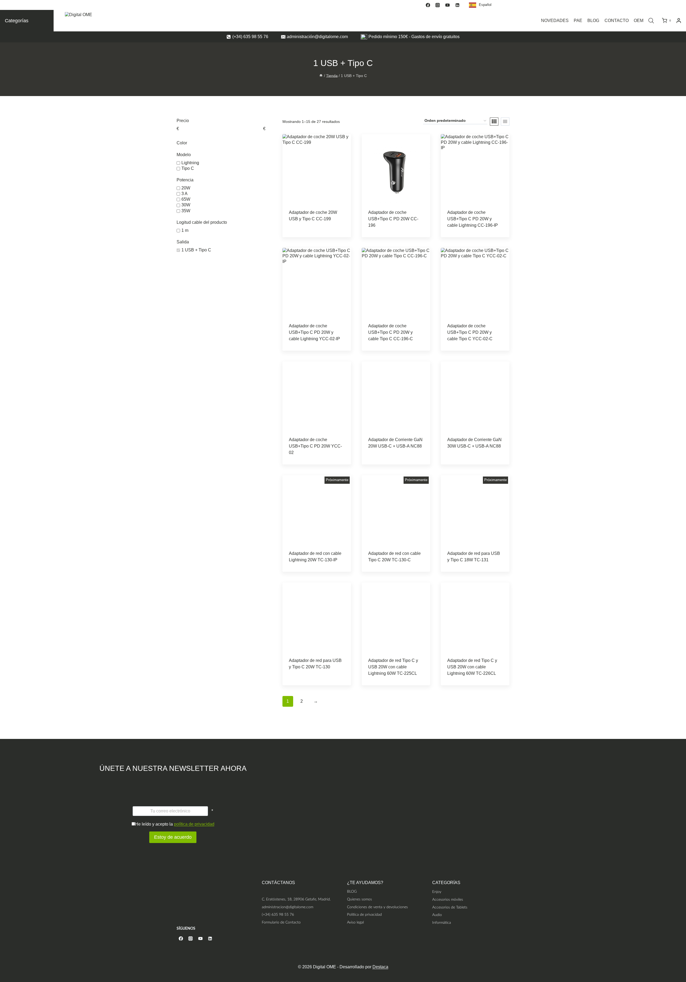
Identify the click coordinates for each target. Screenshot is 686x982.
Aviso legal (355, 922)
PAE (578, 20)
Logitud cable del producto (202, 222)
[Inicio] (321, 76)
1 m (184, 230)
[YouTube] (447, 5)
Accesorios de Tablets (449, 907)
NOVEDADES (555, 20)
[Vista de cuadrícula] (494, 122)
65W (185, 199)
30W (185, 205)
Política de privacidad (364, 915)
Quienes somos (359, 899)
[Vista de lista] (505, 122)
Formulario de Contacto (281, 922)
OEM (638, 20)
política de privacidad (194, 824)
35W (185, 210)
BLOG (593, 20)
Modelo (184, 154)
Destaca (380, 967)
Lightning (190, 162)
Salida (183, 242)
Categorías (16, 20)
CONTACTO (617, 20)
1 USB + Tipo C (196, 250)
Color (182, 143)
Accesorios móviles (447, 899)
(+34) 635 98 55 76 (278, 915)
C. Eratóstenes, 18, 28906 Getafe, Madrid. (296, 899)
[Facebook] (428, 5)
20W (185, 188)
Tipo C (187, 168)
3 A (184, 193)
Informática (441, 923)
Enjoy (436, 892)
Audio (437, 915)
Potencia (185, 180)
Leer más (317, 223)
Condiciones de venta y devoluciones (377, 907)
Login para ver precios (308, 235)
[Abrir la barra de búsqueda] (651, 20)
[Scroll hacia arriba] (681, 956)
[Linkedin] (457, 5)
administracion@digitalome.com (287, 907)
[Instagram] (437, 5)
